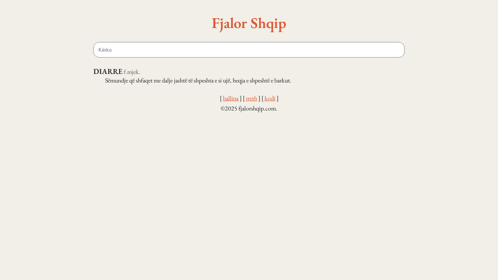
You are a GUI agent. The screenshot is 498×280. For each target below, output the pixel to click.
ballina (230, 98)
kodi (270, 98)
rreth (251, 98)
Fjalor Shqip (249, 22)
